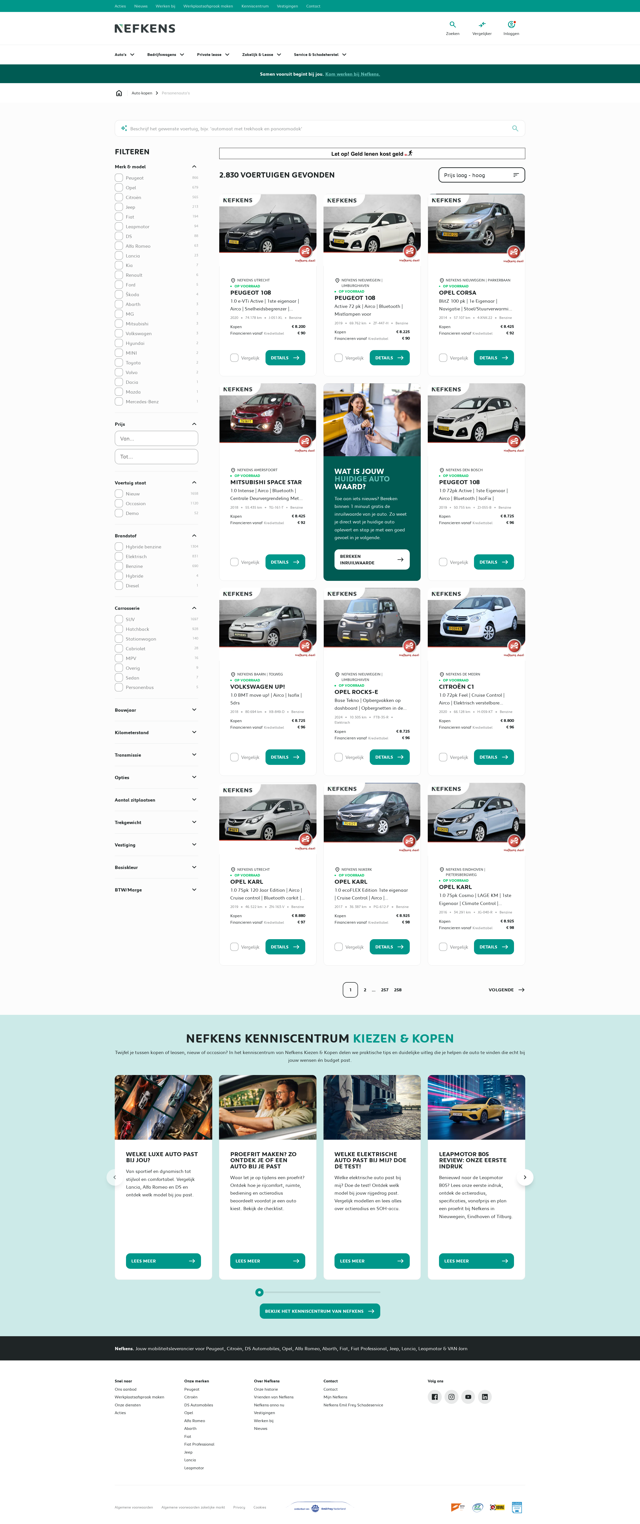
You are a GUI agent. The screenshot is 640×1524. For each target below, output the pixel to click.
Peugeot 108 (250, 292)
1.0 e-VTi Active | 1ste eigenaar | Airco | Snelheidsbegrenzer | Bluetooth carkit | (264, 308)
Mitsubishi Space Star (266, 482)
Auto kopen (142, 92)
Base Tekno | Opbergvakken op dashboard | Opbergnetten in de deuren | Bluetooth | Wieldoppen (369, 708)
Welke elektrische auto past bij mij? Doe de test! (370, 1160)
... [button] (374, 990)
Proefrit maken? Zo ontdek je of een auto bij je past (263, 1160)
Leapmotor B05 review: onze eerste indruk (473, 1160)
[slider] (259, 1292)
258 (398, 990)
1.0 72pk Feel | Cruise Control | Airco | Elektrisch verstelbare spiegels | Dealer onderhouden (471, 702)
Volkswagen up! (257, 686)
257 (384, 990)
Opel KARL (246, 881)
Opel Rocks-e (356, 692)
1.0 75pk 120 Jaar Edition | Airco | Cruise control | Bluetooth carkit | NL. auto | (266, 897)
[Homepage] (119, 93)
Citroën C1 (456, 686)
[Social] (435, 1397)
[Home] (145, 28)
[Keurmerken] (458, 1507)
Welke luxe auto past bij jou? (162, 1157)
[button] (507, 989)
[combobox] (156, 438)
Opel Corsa (457, 292)
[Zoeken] (515, 128)
